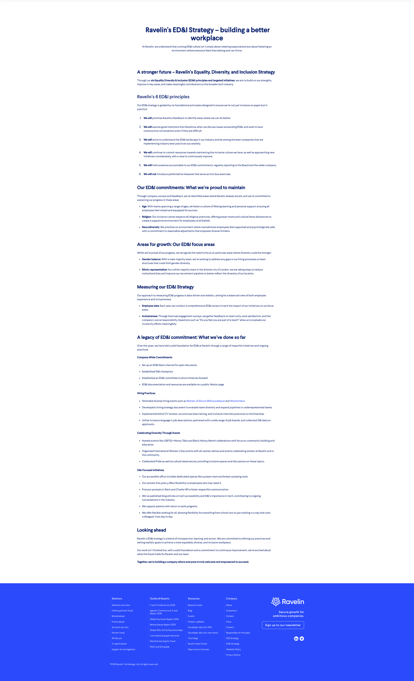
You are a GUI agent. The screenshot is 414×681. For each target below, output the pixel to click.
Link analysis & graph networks (164, 636)
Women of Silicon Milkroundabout (205, 401)
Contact (230, 616)
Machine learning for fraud (162, 641)
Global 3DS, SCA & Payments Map (166, 630)
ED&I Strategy (233, 644)
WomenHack (237, 401)
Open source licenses (198, 649)
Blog (190, 611)
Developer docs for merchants (203, 633)
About (229, 605)
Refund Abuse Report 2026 (163, 625)
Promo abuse (118, 622)
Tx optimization (119, 644)
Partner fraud (118, 633)
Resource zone (195, 605)
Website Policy (233, 649)
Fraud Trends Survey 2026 (162, 605)
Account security (120, 627)
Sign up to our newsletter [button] (283, 625)
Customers (231, 611)
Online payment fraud (122, 611)
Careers (230, 627)
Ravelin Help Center (197, 644)
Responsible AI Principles (238, 633)
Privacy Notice (233, 655)
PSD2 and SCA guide (159, 647)
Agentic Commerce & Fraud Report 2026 (163, 612)
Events (191, 616)
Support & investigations (123, 649)
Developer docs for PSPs (200, 627)
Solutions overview (121, 605)
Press (228, 622)
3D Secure (117, 638)
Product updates (196, 622)
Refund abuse (118, 616)
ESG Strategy (232, 638)
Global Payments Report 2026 (164, 619)
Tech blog (193, 638)
